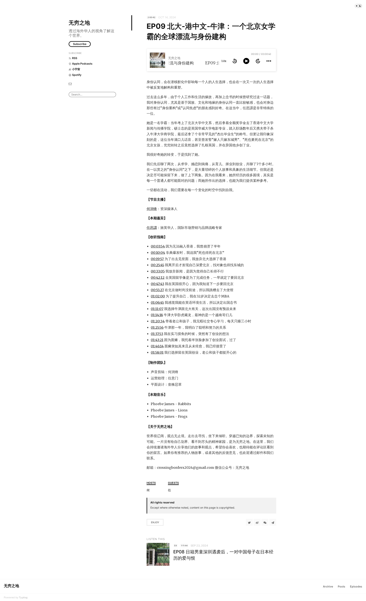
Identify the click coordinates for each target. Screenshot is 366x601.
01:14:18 (157, 315)
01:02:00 (158, 296)
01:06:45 (157, 302)
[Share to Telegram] (272, 522)
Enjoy (155, 522)
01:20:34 (158, 321)
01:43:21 (157, 340)
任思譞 (152, 227)
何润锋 (152, 209)
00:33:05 (158, 271)
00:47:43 (157, 284)
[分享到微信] (265, 522)
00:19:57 (157, 259)
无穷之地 (79, 22)
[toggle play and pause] (246, 61)
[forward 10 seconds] (258, 61)
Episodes (356, 586)
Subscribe (79, 44)
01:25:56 (157, 327)
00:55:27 (157, 290)
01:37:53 (157, 334)
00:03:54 (158, 246)
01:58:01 (157, 352)
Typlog (23, 597)
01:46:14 (157, 346)
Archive (328, 586)
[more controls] (269, 61)
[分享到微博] (257, 522)
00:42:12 (158, 277)
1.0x (223, 61)
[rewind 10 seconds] (234, 61)
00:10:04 (158, 252)
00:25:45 (157, 265)
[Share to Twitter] (249, 522)
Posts (341, 586)
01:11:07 (157, 309)
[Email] (70, 83)
